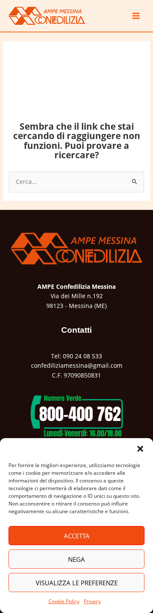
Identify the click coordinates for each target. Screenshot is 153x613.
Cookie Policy (63, 601)
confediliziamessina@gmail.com (76, 365)
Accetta (77, 536)
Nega (76, 559)
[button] (140, 448)
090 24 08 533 (82, 356)
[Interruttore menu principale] (136, 16)
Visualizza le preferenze (77, 582)
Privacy (92, 601)
